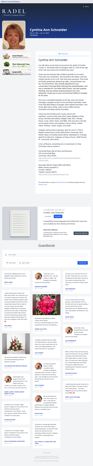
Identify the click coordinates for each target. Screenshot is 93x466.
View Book (48, 216)
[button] (16, 343)
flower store (43, 185)
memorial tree (62, 182)
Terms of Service (51, 458)
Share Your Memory (81, 233)
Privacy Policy (41, 458)
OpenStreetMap (48, 461)
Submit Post (82, 263)
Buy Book (58, 216)
